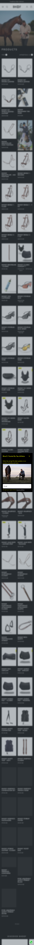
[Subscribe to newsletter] (29, 486)
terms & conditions (20, 489)
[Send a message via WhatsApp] (31, 942)
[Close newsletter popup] (29, 456)
